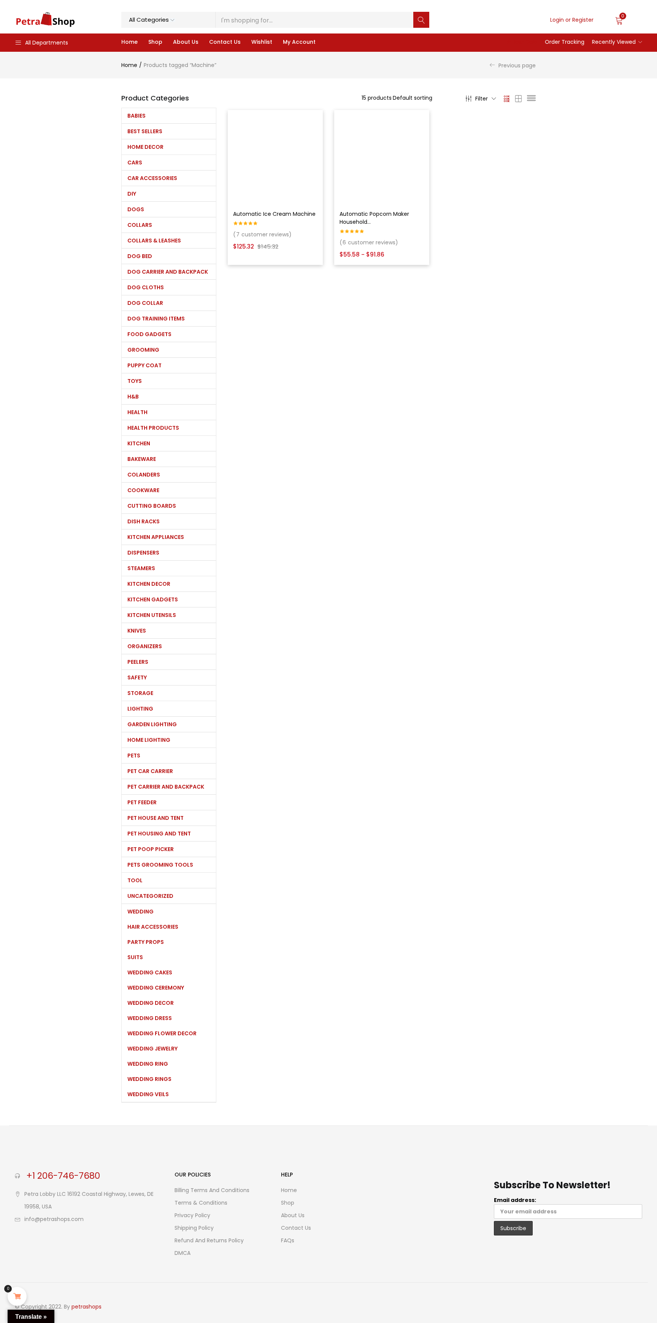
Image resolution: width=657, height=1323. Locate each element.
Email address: (515, 1200)
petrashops (86, 1306)
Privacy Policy (192, 1215)
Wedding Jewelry (152, 1048)
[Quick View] (317, 132)
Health (137, 412)
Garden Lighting (152, 724)
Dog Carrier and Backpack (167, 272)
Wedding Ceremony (155, 987)
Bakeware (141, 459)
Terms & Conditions (201, 1203)
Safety (137, 677)
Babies (136, 116)
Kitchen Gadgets (152, 599)
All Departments (46, 42)
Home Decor (145, 147)
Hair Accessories (152, 927)
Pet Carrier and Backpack (165, 787)
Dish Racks (143, 521)
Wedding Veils (148, 1094)
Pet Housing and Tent (159, 833)
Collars (139, 225)
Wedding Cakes (149, 972)
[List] (531, 98)
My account (299, 42)
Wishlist (261, 42)
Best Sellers (144, 131)
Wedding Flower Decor (162, 1033)
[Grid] (507, 98)
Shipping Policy (194, 1228)
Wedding (140, 911)
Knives (136, 630)
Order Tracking (564, 42)
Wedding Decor (150, 1003)
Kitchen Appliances (155, 537)
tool (135, 880)
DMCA (182, 1253)
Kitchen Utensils (151, 615)
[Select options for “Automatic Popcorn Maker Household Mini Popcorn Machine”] (423, 120)
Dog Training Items (156, 318)
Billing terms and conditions (212, 1190)
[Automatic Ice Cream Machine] (275, 157)
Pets (133, 755)
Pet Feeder (142, 802)
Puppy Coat (144, 365)
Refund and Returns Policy (209, 1240)
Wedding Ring (147, 1064)
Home (129, 42)
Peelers (137, 662)
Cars (134, 162)
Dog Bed (139, 256)
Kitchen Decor (148, 584)
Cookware (143, 490)
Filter (481, 98)
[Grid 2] (518, 98)
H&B (133, 396)
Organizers (144, 646)
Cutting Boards (151, 506)
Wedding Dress (149, 1018)
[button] (628, 19)
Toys (134, 381)
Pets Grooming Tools (160, 865)
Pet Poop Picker (150, 849)
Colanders (143, 474)
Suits (135, 957)
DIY (131, 194)
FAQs (287, 1240)
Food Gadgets (149, 334)
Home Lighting (148, 740)
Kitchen (138, 443)
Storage (140, 693)
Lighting (140, 709)
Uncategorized (150, 896)
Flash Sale (524, 42)
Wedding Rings (149, 1079)
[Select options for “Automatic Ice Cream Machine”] (317, 120)
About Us (185, 42)
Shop (155, 42)
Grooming (143, 350)
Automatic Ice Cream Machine (274, 214)
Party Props (145, 942)
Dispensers (143, 552)
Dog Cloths (145, 287)
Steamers (141, 568)
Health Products (153, 428)
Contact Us (225, 42)
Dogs (135, 209)
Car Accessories (152, 178)
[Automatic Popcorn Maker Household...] (381, 157)
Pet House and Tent (155, 818)
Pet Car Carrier (150, 771)
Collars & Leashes (154, 240)
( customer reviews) (262, 234)
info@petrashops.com (54, 1219)
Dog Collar (145, 303)
